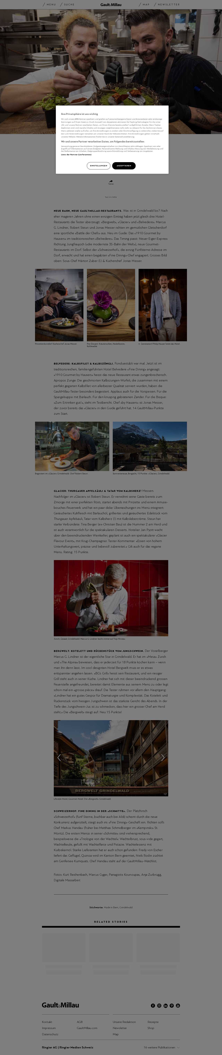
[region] (112, 140)
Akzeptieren (124, 165)
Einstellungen (98, 165)
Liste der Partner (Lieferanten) (76, 154)
